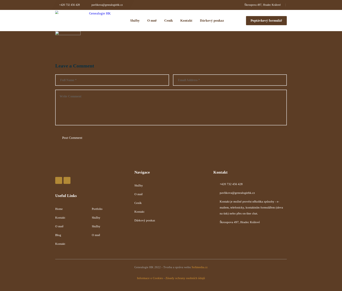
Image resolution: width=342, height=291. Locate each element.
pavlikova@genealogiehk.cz (237, 192)
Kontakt (60, 217)
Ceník (138, 203)
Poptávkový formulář (266, 20)
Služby (96, 217)
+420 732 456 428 (231, 184)
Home (59, 208)
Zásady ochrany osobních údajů (185, 278)
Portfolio (97, 208)
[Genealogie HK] (83, 21)
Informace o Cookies (150, 278)
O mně (59, 226)
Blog (58, 235)
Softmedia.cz (200, 267)
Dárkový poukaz (144, 220)
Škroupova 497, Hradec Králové (240, 222)
